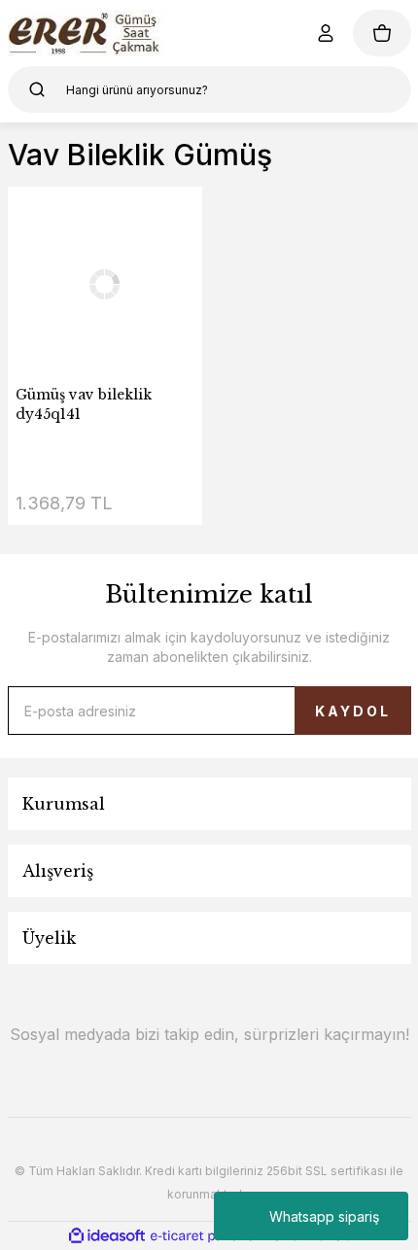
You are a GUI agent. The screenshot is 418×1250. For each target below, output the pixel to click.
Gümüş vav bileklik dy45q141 (84, 404)
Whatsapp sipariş (324, 1216)
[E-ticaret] (206, 1236)
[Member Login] (325, 33)
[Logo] (87, 33)
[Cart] (382, 33)
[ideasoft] (107, 1236)
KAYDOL (353, 711)
